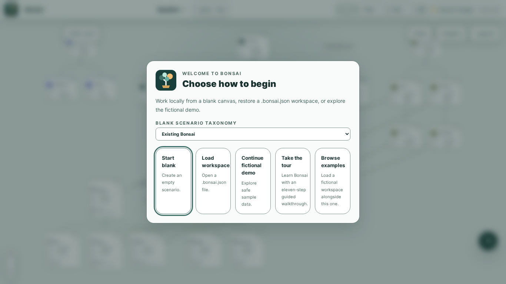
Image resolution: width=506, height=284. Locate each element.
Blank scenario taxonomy (196, 123)
